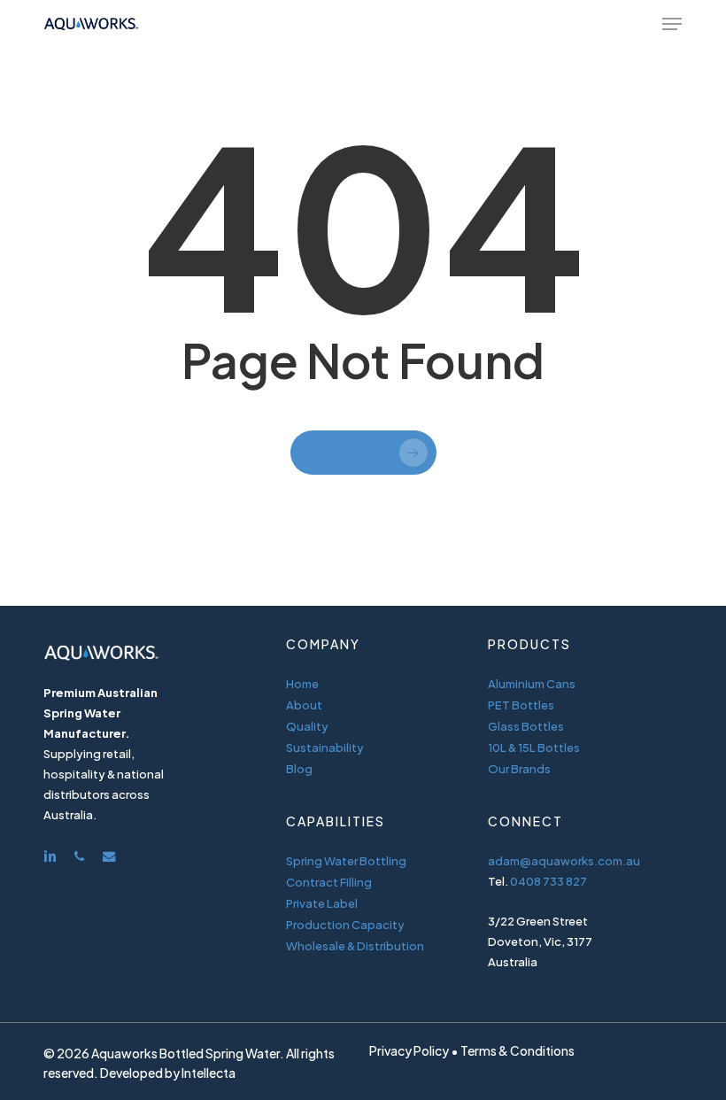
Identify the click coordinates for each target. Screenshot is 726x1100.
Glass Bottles (526, 726)
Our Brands (519, 769)
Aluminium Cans (531, 684)
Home (302, 684)
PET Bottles (521, 705)
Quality (307, 726)
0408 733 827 (548, 881)
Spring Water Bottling (346, 861)
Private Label (322, 903)
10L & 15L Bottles (534, 747)
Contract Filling (329, 882)
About (304, 705)
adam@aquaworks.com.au (564, 861)
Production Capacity (345, 925)
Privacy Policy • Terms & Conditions (472, 1050)
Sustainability (325, 747)
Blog (299, 769)
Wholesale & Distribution (355, 946)
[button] (672, 24)
